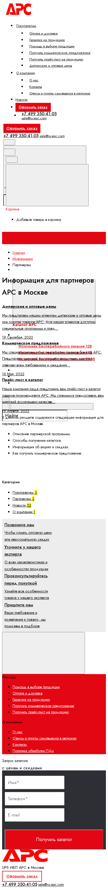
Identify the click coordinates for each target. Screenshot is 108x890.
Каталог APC (23, 276)
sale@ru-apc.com (34, 118)
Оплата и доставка (43, 33)
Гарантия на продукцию (47, 39)
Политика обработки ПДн (33, 750)
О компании (25, 72)
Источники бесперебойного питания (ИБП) (55, 335)
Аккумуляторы (29, 376)
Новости (21, 99)
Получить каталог (54, 839)
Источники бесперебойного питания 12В (55, 346)
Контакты (35, 86)
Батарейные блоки (34, 370)
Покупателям (26, 25)
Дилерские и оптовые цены (50, 65)
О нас (34, 80)
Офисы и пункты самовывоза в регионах (59, 93)
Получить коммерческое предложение (59, 52)
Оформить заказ (33, 107)
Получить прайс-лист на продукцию (56, 59)
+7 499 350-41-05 (39, 114)
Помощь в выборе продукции (51, 46)
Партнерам (23, 498)
